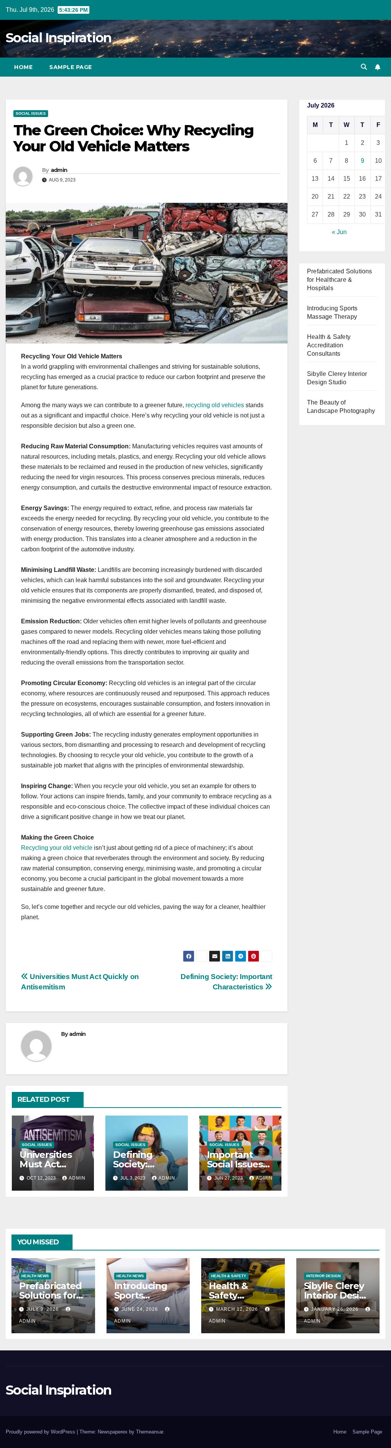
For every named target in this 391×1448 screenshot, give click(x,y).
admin (59, 170)
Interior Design (323, 1276)
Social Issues (31, 113)
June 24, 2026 (140, 1309)
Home (23, 67)
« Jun (339, 232)
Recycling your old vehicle (56, 847)
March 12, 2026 (238, 1309)
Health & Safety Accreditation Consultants (329, 345)
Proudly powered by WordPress (41, 1432)
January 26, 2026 (335, 1309)
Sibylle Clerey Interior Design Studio (337, 1295)
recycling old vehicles (215, 405)
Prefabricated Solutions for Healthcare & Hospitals (339, 279)
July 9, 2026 (43, 1309)
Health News (35, 1276)
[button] (364, 67)
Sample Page (70, 67)
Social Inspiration (58, 38)
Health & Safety (228, 1276)
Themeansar (149, 1432)
